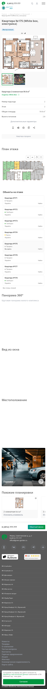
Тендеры (6, 644)
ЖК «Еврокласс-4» (7, 584)
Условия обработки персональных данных (18, 686)
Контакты (6, 652)
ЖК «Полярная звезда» (9, 593)
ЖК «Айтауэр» (6, 626)
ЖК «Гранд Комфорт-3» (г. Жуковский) (13, 607)
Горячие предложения (12, 654)
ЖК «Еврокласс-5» (7, 603)
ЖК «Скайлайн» (7, 566)
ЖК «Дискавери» (7, 575)
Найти (40, 203)
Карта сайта (7, 664)
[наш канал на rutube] (23, 547)
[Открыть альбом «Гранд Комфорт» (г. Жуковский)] (29, 127)
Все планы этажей (9, 288)
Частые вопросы (9, 649)
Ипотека (6, 659)
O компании (7, 646)
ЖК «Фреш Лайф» (7, 635)
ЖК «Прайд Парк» (7, 598)
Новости (6, 641)
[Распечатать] (23, 127)
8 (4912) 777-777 (13, 3)
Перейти (8, 203)
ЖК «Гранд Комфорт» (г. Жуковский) (13, 616)
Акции (5, 657)
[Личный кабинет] (37, 3)
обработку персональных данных (15, 674)
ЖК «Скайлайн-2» (7, 571)
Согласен (24, 681)
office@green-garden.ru (18, 540)
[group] (23, 53)
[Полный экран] (41, 157)
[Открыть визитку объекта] (13, 127)
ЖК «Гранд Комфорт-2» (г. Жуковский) (13, 612)
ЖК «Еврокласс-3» (7, 630)
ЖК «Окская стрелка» (8, 580)
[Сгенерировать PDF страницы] (18, 127)
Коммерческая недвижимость (16, 662)
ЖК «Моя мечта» (7, 589)
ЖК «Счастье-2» (7, 621)
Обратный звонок (37, 527)
